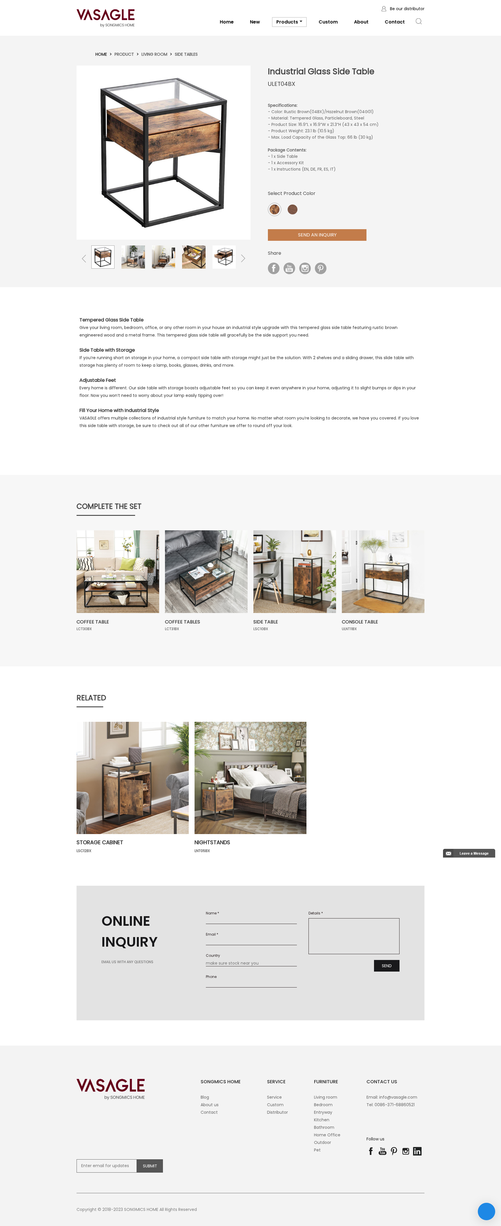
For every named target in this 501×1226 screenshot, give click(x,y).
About (361, 22)
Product (124, 54)
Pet (317, 1150)
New (255, 22)
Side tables (186, 54)
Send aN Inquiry (317, 235)
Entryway (323, 1112)
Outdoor (322, 1142)
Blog (205, 1097)
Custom (328, 22)
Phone (211, 976)
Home (227, 22)
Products (287, 22)
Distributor (277, 1112)
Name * (212, 913)
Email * (212, 934)
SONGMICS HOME (221, 1081)
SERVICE (276, 1081)
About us (210, 1105)
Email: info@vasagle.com (391, 1097)
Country (213, 955)
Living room (154, 54)
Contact (395, 22)
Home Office (327, 1135)
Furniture (326, 1081)
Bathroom (324, 1127)
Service (274, 1097)
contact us (381, 1081)
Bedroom (323, 1105)
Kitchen (321, 1120)
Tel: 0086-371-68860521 (390, 1105)
